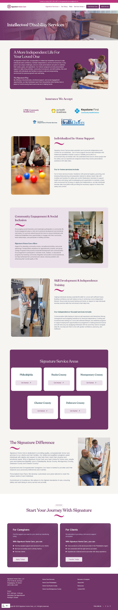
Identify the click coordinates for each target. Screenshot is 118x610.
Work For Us (105, 6)
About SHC (81, 582)
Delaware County (75, 403)
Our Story (64, 6)
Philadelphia (26, 374)
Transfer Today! (74, 559)
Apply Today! (20, 559)
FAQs (70, 6)
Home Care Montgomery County (51, 589)
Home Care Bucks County (49, 586)
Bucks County (59, 374)
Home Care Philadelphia (49, 582)
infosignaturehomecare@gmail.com (69, 1)
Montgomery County (91, 374)
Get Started (24, 383)
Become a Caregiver (84, 579)
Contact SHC (81, 589)
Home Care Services (48, 579)
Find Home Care (93, 6)
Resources (81, 586)
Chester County (42, 403)
